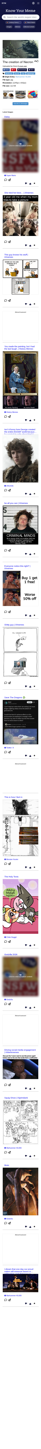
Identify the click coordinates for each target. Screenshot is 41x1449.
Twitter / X (10, 748)
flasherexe (9, 73)
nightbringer (30, 73)
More (32, 69)
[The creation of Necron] (20, 49)
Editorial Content (29, 27)
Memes (17, 27)
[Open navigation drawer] (38, 3)
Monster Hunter (12, 859)
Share (7, 69)
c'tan (23, 73)
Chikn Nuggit (11, 937)
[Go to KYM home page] (4, 3)
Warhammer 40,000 (23, 77)
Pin (14, 69)
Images (9, 27)
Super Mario (11, 175)
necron (17, 73)
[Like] (30, 184)
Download (23, 69)
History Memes (12, 412)
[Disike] (26, 183)
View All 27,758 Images (20, 103)
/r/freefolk (9, 486)
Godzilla (9, 999)
